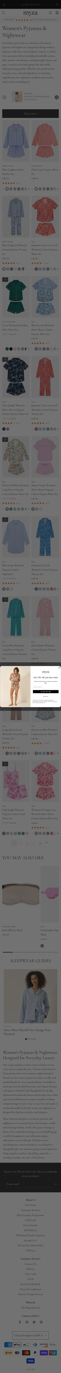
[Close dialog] (59, 668)
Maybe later (45, 696)
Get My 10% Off (46, 691)
